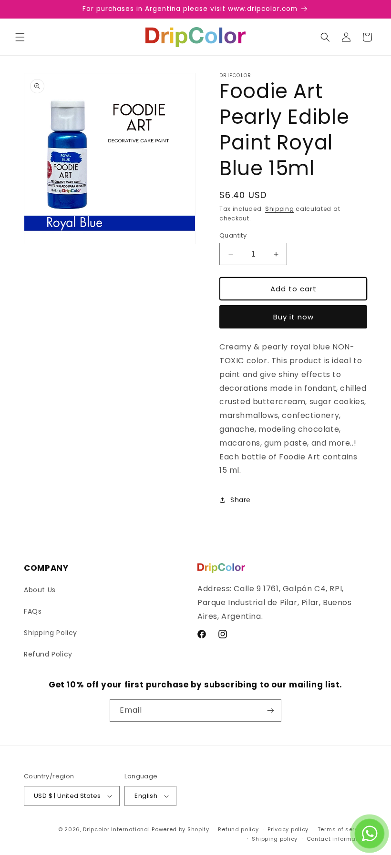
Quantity (233, 235)
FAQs (32, 611)
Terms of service (342, 829)
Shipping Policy (50, 632)
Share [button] (240, 500)
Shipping (279, 209)
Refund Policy (48, 654)
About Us (40, 590)
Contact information (337, 839)
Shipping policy (275, 839)
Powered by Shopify (180, 829)
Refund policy (238, 829)
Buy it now (293, 317)
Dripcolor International (116, 829)
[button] (20, 37)
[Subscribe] (270, 710)
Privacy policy (288, 829)
